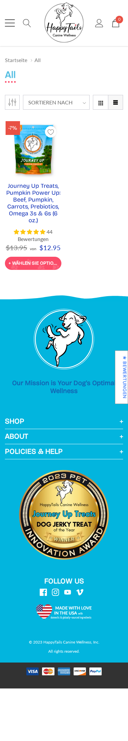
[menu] (10, 23)
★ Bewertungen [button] (124, 377)
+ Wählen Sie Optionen (35, 263)
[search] (27, 22)
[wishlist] (50, 132)
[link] (33, 149)
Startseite (16, 60)
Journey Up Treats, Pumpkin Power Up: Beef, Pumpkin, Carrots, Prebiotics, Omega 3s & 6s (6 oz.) (33, 203)
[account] (99, 22)
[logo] (64, 23)
